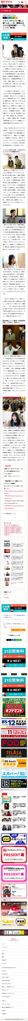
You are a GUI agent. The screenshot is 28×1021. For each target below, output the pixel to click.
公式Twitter (6, 597)
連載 (3, 956)
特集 (3, 953)
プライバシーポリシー (6, 1004)
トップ (3, 944)
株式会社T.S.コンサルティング (8, 993)
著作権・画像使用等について (8, 1007)
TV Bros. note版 (5, 977)
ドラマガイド (4, 947)
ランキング (4, 963)
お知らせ (4, 1000)
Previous (2, 932)
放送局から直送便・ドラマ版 (9, 15)
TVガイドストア (5, 990)
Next (26, 932)
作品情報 (4, 960)
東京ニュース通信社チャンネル (8, 986)
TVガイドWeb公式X (6, 996)
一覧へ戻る (14, 674)
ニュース (4, 950)
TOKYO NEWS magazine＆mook (9, 967)
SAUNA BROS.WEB (6, 980)
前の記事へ (4, 674)
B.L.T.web (4, 970)
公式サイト (6, 594)
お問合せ (4, 1010)
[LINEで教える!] (12, 18)
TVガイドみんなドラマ (6, 983)
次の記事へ (24, 674)
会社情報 (4, 1013)
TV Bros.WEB (4, 974)
